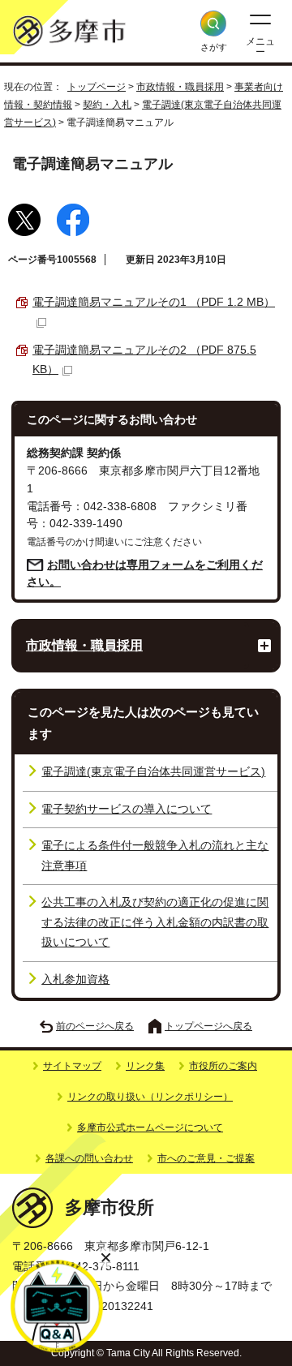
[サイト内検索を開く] (213, 24)
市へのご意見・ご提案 (206, 1158)
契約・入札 (107, 104)
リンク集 (145, 1066)
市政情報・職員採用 (180, 86)
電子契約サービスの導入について (126, 809)
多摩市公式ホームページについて (150, 1127)
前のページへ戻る (95, 1026)
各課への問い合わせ (89, 1158)
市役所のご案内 (223, 1066)
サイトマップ (72, 1066)
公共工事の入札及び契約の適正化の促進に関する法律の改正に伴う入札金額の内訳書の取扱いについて (154, 922)
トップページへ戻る (208, 1026)
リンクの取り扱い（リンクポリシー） (150, 1096)
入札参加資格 (75, 979)
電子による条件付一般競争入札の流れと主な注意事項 (154, 855)
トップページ (96, 86)
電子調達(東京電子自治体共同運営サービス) (153, 772)
